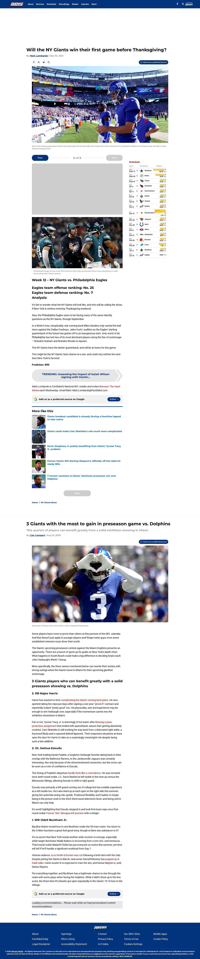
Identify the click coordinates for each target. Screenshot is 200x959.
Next (114, 157)
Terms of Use (131, 939)
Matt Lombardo (39, 55)
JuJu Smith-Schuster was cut (66, 855)
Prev (40, 157)
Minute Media (17, 951)
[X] (183, 4)
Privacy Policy (105, 939)
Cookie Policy (160, 939)
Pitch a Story (68, 939)
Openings (66, 933)
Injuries (85, 4)
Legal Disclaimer (41, 944)
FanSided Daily (40, 939)
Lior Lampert (37, 535)
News (30, 4)
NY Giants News (49, 502)
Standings (64, 4)
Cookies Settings (133, 944)
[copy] (49, 62)
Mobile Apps (160, 933)
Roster (75, 4)
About (35, 933)
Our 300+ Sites (132, 933)
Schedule (51, 4)
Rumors (40, 4)
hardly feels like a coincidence (84, 773)
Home (35, 502)
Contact (102, 933)
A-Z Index (103, 944)
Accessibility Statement (74, 944)
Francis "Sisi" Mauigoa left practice (65, 813)
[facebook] (177, 4)
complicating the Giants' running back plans (84, 700)
